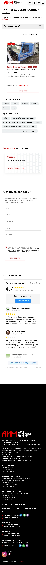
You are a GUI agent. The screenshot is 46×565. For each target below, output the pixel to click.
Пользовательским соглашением (19, 251)
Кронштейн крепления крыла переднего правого (21, 122)
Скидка (11, 157)
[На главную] (13, 3)
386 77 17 (11, 545)
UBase (21, 561)
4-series (15, 103)
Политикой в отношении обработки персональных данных (24, 249)
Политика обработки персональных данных (19, 508)
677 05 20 (11, 515)
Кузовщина (12, 72)
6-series (25, 103)
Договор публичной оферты (13, 504)
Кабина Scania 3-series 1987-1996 (21, 69)
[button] (14, 108)
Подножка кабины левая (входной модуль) (19, 126)
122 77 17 (11, 525)
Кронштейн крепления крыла (23, 118)
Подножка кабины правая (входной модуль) (20, 131)
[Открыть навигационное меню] (42, 2)
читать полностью (15, 168)
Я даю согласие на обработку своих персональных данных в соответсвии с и (24, 249)
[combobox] (33, 34)
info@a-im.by (7, 551)
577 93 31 (11, 518)
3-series (6, 103)
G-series (34, 103)
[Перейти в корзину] (38, 2)
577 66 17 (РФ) (11, 536)
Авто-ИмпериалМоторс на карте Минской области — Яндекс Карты (23, 367)
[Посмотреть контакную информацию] (34, 2)
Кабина (5, 118)
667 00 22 (11, 534)
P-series (6, 108)
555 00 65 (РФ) (12, 527)
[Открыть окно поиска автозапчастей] (30, 2)
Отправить (15, 258)
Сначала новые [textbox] (30, 34)
